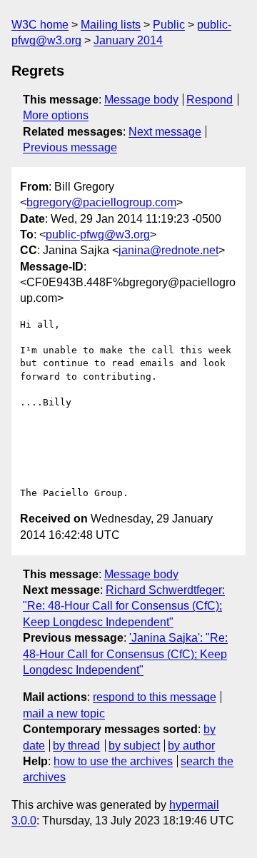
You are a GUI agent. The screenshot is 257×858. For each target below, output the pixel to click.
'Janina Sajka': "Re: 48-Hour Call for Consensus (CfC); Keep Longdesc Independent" (125, 654)
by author (191, 746)
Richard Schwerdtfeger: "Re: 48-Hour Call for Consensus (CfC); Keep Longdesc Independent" (124, 606)
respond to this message (154, 697)
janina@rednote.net (168, 250)
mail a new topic (64, 713)
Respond (209, 100)
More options (56, 115)
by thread (76, 746)
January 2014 (128, 40)
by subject (134, 746)
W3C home (40, 25)
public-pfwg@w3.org (98, 234)
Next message (164, 132)
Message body (141, 100)
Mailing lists (111, 25)
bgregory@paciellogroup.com (101, 202)
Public (169, 25)
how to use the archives (113, 761)
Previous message (70, 147)
